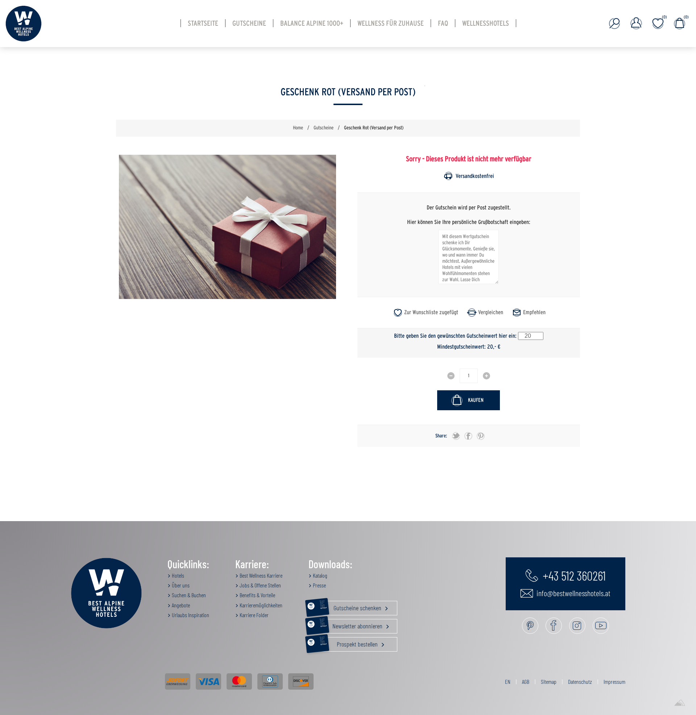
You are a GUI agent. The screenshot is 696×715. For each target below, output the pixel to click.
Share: (441, 435)
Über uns (180, 585)
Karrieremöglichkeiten (260, 605)
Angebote (180, 605)
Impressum (614, 681)
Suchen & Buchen (188, 594)
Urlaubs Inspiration (190, 614)
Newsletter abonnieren (352, 624)
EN (507, 681)
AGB (525, 681)
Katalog (319, 575)
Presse (319, 585)
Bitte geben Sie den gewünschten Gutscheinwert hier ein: (455, 336)
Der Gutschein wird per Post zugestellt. (469, 208)
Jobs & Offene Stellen (260, 585)
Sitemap (548, 681)
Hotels (177, 575)
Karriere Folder (254, 614)
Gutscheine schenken (351, 606)
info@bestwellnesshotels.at (572, 593)
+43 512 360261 (573, 575)
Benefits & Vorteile (257, 594)
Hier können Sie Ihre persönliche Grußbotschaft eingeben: (468, 222)
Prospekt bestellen (350, 642)
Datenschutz (580, 681)
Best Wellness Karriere (260, 575)
